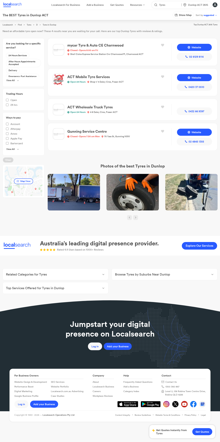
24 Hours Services (18, 55)
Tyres (29, 25)
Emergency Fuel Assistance (23, 76)
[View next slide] (135, 217)
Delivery (13, 70)
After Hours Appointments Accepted (22, 63)
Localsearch (8, 25)
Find (20, 25)
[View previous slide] (129, 217)
